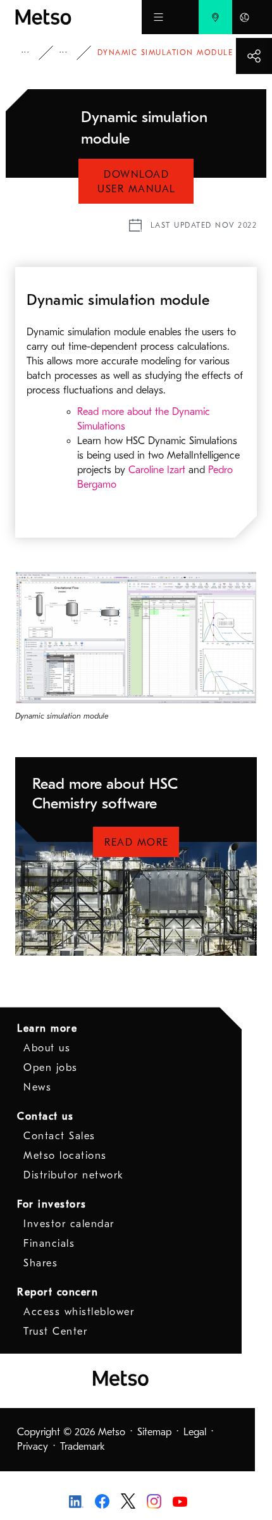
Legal (194, 1432)
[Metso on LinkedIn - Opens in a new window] (76, 1501)
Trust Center (55, 1331)
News (37, 1087)
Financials (49, 1243)
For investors (52, 1204)
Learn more (47, 1028)
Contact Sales (59, 1136)
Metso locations (65, 1155)
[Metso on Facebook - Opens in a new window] (102, 1500)
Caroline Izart (156, 470)
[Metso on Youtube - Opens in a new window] (180, 1501)
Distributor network (73, 1175)
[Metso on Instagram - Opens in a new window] (154, 1500)
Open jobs (50, 1067)
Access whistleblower (78, 1312)
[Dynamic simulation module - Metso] (78, 17)
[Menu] (158, 17)
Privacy (32, 1446)
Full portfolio (34, 53)
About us (46, 1048)
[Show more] (254, 56)
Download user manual (136, 182)
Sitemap (154, 1432)
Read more (136, 842)
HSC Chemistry (72, 53)
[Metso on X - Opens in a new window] (128, 1500)
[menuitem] (215, 17)
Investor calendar (68, 1224)
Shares (40, 1263)
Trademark (82, 1446)
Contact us (45, 1116)
